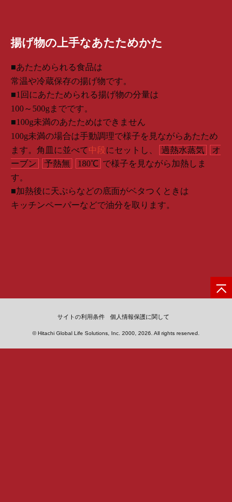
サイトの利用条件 (81, 316)
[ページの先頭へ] (221, 287)
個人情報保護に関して (139, 316)
